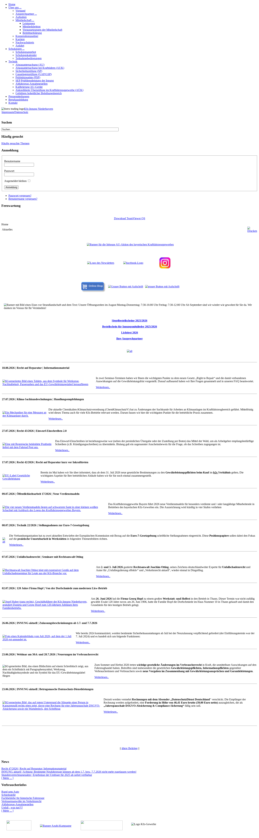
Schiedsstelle (8, 794)
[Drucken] (252, 230)
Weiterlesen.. (103, 387)
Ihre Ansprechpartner (129, 338)
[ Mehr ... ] (7, 778)
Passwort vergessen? (19, 195)
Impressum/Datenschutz (15, 112)
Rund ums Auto (10, 791)
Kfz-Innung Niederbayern (38, 108)
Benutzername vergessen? (22, 198)
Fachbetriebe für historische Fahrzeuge (22, 798)
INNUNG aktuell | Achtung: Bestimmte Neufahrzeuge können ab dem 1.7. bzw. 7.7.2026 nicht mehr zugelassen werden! (68, 771)
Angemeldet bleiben (15, 180)
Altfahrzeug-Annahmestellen (17, 804)
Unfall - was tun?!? (12, 807)
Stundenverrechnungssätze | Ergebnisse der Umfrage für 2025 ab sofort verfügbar (46, 774)
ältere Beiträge (130, 748)
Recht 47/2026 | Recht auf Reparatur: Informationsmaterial (33, 768)
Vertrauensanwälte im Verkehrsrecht (21, 801)
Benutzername (12, 161)
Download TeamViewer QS (129, 218)
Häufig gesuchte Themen (15, 143)
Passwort (9, 170)
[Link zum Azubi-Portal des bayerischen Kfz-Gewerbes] (55, 825)
